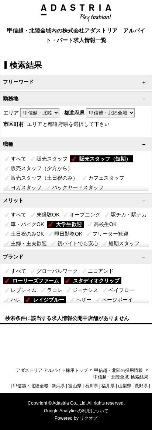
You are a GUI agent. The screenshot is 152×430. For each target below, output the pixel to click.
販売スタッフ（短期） (105, 159)
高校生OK (105, 224)
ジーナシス (85, 290)
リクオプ (88, 418)
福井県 (108, 385)
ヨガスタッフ (26, 187)
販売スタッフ (52, 159)
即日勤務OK (68, 234)
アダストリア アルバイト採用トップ (52, 370)
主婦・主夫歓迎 (29, 243)
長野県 (141, 385)
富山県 (75, 385)
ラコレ (54, 290)
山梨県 (124, 385)
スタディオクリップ (96, 280)
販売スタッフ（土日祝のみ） (44, 178)
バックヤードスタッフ (78, 187)
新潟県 (58, 385)
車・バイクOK (27, 224)
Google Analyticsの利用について (76, 410)
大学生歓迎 (69, 224)
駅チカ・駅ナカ (129, 215)
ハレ (16, 300)
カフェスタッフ (106, 178)
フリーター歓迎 (110, 234)
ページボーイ (117, 300)
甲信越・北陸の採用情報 (119, 370)
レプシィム (24, 290)
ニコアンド (101, 271)
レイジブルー (48, 300)
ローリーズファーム (36, 280)
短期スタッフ (123, 243)
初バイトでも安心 (78, 243)
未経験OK (48, 215)
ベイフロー (121, 290)
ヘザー (83, 300)
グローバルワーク (57, 271)
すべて (18, 159)
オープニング (84, 215)
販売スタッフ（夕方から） (42, 168)
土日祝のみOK (27, 234)
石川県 (91, 385)
